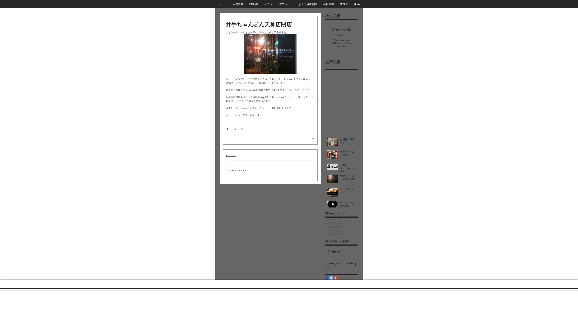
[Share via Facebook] (227, 128)
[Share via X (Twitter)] (234, 128)
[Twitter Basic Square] (331, 278)
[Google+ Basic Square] (335, 278)
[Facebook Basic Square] (326, 278)
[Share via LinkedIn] (242, 128)
